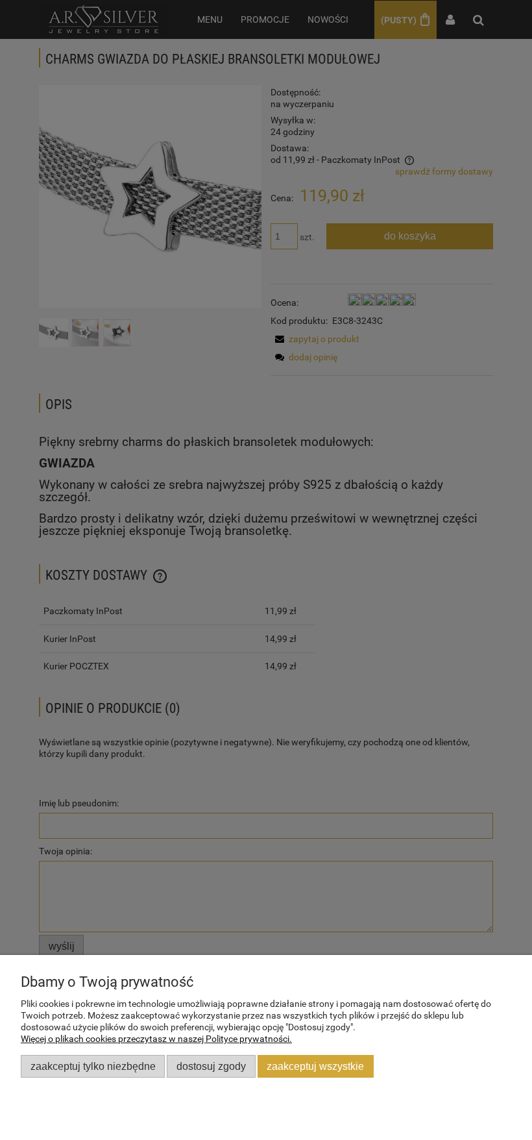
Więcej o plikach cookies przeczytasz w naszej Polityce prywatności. (156, 1039)
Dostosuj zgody (211, 1066)
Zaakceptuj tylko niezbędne (93, 1066)
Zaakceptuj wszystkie (315, 1066)
